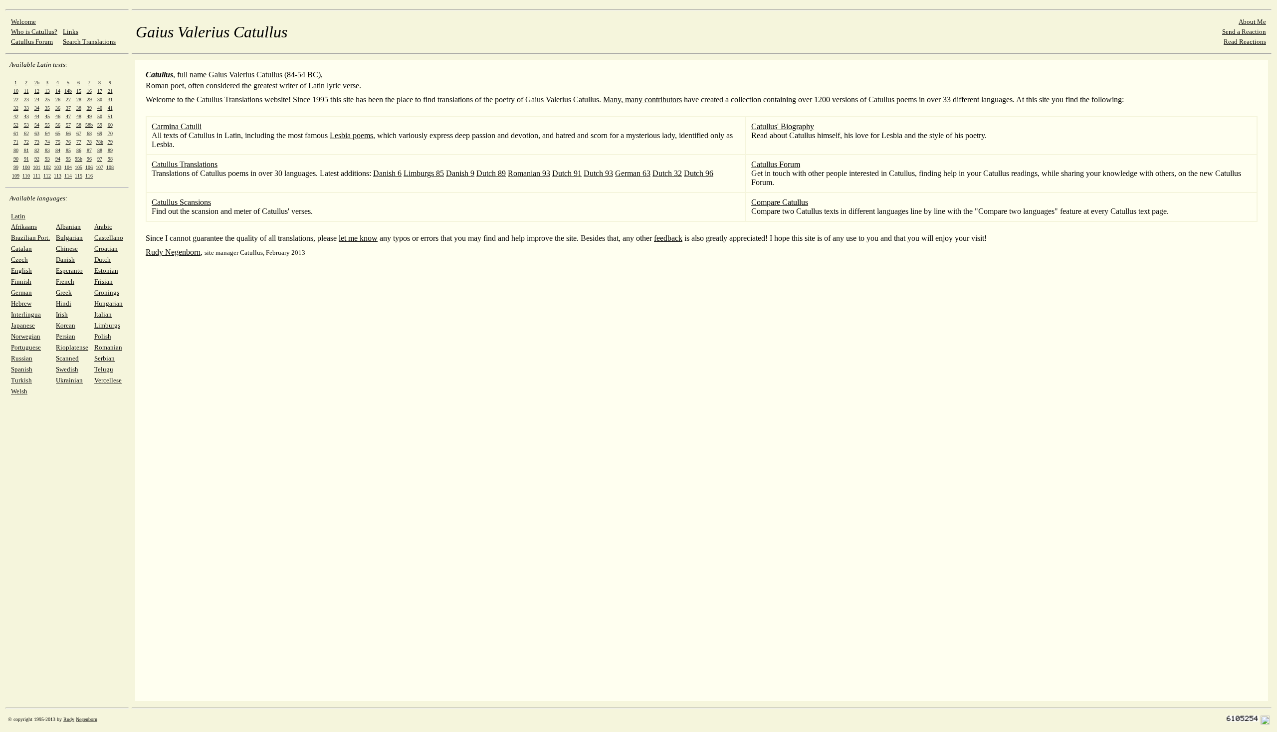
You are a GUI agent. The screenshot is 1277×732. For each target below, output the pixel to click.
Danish (65, 259)
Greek (64, 292)
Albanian (68, 226)
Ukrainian (69, 380)
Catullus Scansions (181, 202)
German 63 (632, 173)
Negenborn (86, 719)
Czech (19, 259)
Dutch (102, 259)
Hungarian (108, 303)
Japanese (23, 325)
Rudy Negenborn (173, 252)
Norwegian (25, 336)
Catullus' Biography (782, 126)
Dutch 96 (698, 173)
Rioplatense (72, 347)
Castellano (108, 237)
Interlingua (26, 314)
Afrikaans (24, 226)
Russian (21, 358)
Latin (18, 216)
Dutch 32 (667, 173)
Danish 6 (387, 173)
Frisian (103, 281)
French (65, 281)
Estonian (106, 270)
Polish (102, 336)
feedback (668, 238)
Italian (103, 314)
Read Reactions (1245, 41)
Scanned (67, 358)
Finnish (21, 281)
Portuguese (26, 347)
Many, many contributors (642, 99)
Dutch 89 (491, 173)
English (21, 270)
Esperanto (69, 270)
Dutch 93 (598, 173)
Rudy (68, 719)
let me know (358, 238)
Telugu (103, 369)
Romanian (108, 347)
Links (70, 31)
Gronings (106, 292)
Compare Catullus (779, 202)
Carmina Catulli (177, 126)
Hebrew (21, 303)
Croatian (106, 248)
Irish (62, 314)
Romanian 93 (529, 173)
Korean (65, 325)
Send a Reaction (1244, 31)
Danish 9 (460, 173)
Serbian (104, 358)
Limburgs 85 (424, 173)
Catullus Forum (32, 41)
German (21, 292)
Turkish (21, 380)
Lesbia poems (351, 135)
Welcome (23, 21)
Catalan (21, 248)
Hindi (63, 303)
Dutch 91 (567, 173)
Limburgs (107, 325)
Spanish (21, 369)
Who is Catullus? (34, 31)
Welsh (19, 391)
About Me (1252, 21)
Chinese (67, 248)
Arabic (103, 226)
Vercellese (108, 380)
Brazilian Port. (30, 237)
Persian (65, 336)
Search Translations (89, 41)
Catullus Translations (184, 164)
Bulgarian (69, 237)
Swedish (67, 369)
